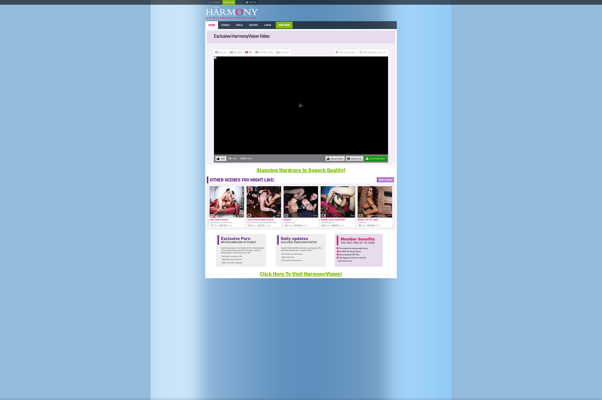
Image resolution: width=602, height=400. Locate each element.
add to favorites (347, 52)
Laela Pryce (226, 222)
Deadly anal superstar (334, 219)
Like (223, 158)
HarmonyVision (232, 12)
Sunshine (362, 222)
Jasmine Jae (289, 222)
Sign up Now (228, 2)
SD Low (223, 52)
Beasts (289, 219)
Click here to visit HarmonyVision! (301, 274)
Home (211, 25)
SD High (238, 52)
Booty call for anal (369, 219)
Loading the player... (294, 153)
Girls (239, 25)
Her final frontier (220, 219)
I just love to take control (262, 219)
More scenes (386, 179)
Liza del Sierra (327, 222)
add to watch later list (374, 52)
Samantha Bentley (268, 222)
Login (216, 2)
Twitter (252, 2)
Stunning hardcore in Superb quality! (301, 170)
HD (250, 52)
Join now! (284, 25)
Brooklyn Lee (253, 222)
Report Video (337, 158)
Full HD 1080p (266, 52)
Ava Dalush (215, 222)
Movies (253, 25)
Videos (225, 25)
